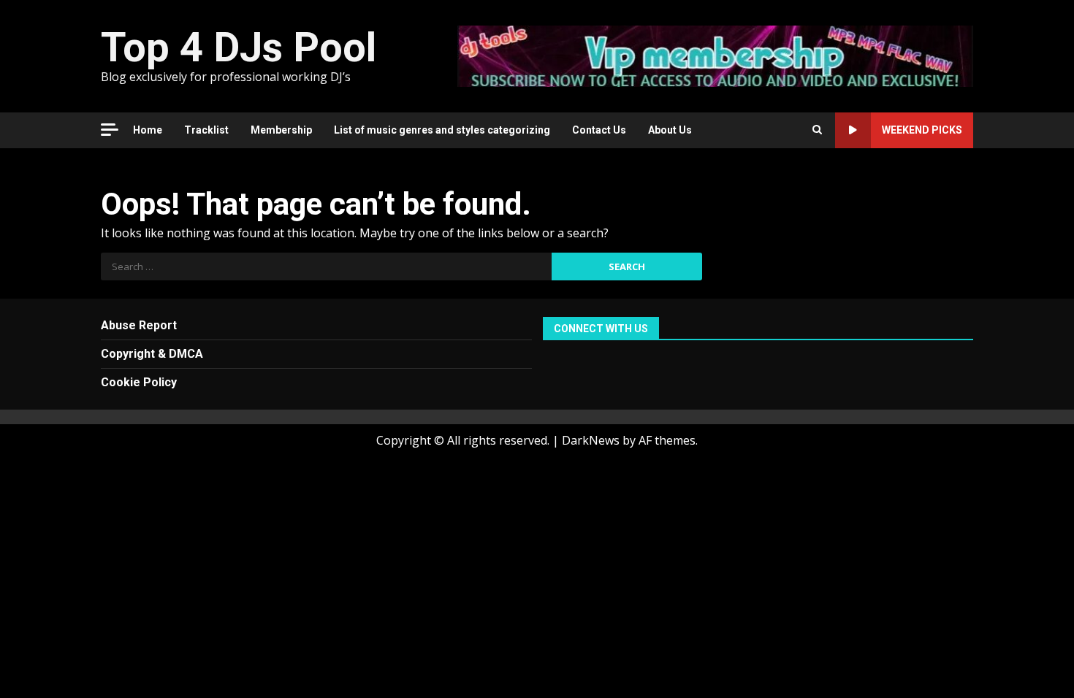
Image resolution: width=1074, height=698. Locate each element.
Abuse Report (139, 325)
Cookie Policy (139, 382)
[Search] (817, 130)
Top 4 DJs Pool (238, 47)
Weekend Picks (922, 130)
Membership (281, 130)
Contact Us (599, 130)
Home (147, 130)
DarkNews (591, 440)
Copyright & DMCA (152, 354)
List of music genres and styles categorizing (442, 130)
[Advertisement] (715, 55)
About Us (670, 130)
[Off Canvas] (109, 129)
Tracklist (206, 130)
